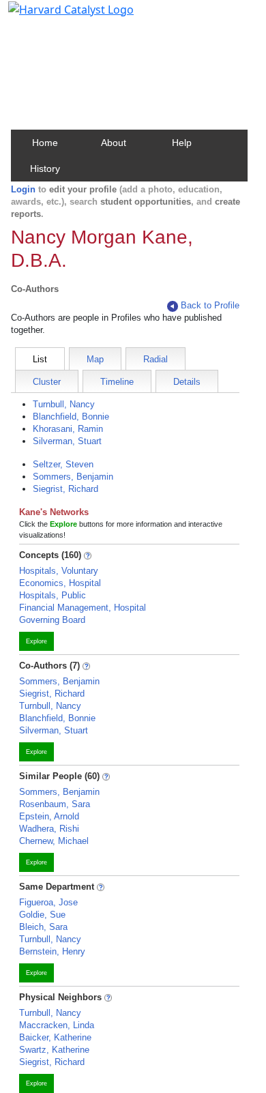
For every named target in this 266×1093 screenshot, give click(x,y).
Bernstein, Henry (52, 951)
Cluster (47, 382)
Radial (155, 359)
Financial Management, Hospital (82, 607)
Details (187, 382)
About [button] (113, 142)
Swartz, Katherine (54, 1050)
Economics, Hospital (60, 583)
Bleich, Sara (43, 927)
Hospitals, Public (52, 595)
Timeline (117, 382)
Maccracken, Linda (56, 1025)
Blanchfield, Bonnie (71, 416)
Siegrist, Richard (65, 489)
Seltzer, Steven (63, 464)
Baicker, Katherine (55, 1037)
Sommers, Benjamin (73, 476)
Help (182, 142)
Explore (36, 641)
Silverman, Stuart (67, 441)
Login (23, 189)
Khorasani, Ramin (68, 429)
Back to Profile (210, 305)
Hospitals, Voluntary (58, 571)
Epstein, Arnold (49, 816)
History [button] (45, 168)
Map (95, 359)
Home (45, 142)
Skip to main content (57, 16)
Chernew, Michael (54, 841)
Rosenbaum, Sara (54, 804)
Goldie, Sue (42, 914)
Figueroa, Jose (48, 902)
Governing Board (52, 620)
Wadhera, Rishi (49, 829)
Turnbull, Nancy (64, 404)
